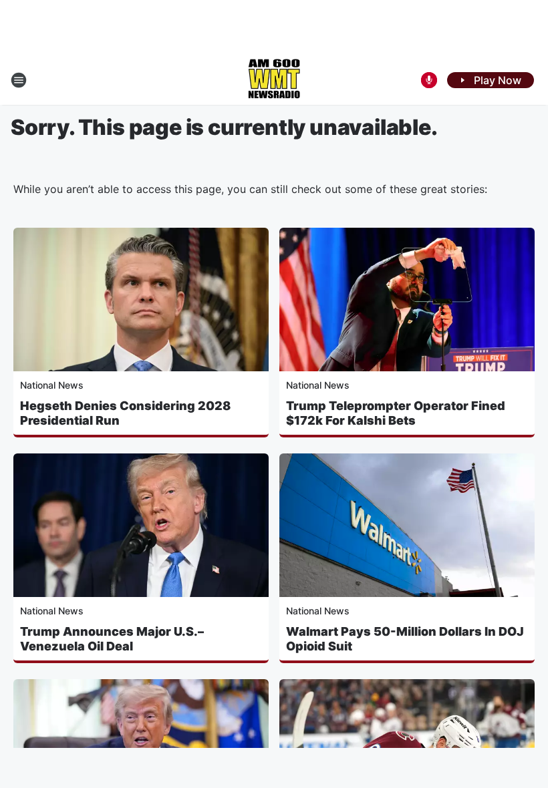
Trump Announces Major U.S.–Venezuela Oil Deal (112, 638)
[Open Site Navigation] (19, 80)
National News (52, 385)
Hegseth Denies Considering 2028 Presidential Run (125, 413)
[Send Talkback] (429, 80)
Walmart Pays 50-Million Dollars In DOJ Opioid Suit (405, 638)
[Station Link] (274, 80)
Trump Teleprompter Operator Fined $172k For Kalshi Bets (395, 413)
